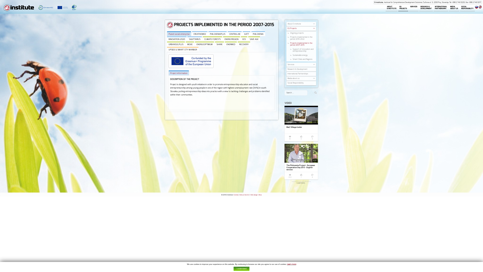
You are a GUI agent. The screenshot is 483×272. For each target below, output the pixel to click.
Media (293, 78)
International (298, 74)
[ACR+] (72, 8)
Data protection (244, 195)
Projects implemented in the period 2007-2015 (301, 44)
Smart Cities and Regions (302, 59)
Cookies (236, 195)
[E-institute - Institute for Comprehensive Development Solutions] (19, 8)
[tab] (179, 33)
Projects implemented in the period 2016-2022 (301, 38)
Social (296, 83)
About (294, 24)
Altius (260, 195)
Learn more (291, 264)
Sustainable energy (300, 55)
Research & (297, 69)
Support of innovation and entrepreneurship (303, 50)
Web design (254, 195)
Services (291, 64)
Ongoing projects (297, 33)
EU (292, 28)
